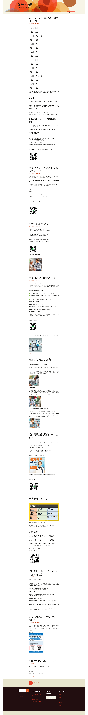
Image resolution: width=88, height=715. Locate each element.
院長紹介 (32, 12)
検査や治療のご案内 (40, 359)
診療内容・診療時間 (25, 12)
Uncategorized (38, 23)
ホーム (19, 12)
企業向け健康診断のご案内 (43, 277)
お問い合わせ (65, 12)
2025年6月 (60, 697)
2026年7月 (60, 694)
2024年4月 (60, 705)
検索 (27, 691)
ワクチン (37, 12)
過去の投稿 (34, 683)
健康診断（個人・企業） (46, 12)
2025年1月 (60, 700)
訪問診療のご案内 (38, 224)
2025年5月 (60, 699)
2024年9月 (60, 702)
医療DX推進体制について (43, 661)
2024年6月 (60, 703)
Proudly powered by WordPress (44, 712)
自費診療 (58, 12)
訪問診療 (53, 12)
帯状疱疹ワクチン (38, 498)
